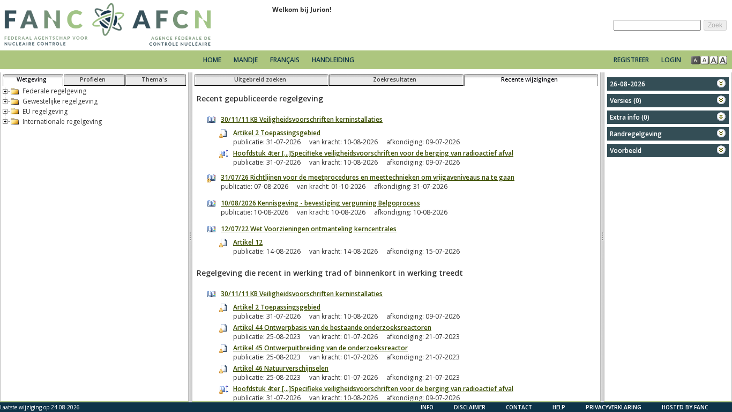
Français (285, 59)
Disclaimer (469, 407)
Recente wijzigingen (529, 79)
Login (671, 59)
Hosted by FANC (685, 407)
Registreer (631, 59)
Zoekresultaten (394, 79)
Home (212, 59)
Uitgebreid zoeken (260, 79)
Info (427, 407)
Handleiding (333, 59)
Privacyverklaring (613, 407)
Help (558, 407)
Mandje (246, 59)
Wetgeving (32, 79)
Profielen (93, 79)
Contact (519, 407)
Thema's (154, 79)
